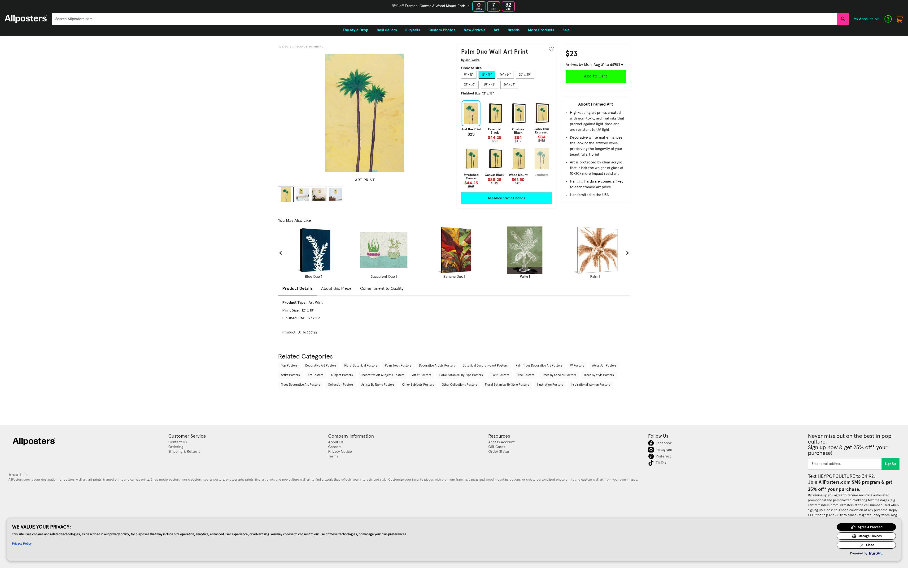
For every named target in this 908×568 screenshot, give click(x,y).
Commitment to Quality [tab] (381, 288)
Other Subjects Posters (418, 384)
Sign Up (890, 464)
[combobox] (444, 19)
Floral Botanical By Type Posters (461, 375)
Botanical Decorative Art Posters (485, 365)
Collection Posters (341, 384)
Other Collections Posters (459, 384)
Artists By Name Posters (377, 384)
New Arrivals (474, 30)
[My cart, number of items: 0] (899, 19)
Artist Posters (290, 375)
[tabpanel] (506, 144)
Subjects (285, 47)
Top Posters (289, 365)
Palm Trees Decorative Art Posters (538, 365)
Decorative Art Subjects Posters (382, 375)
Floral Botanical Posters (360, 365)
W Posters (577, 365)
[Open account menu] (877, 19)
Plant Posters (500, 375)
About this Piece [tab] (336, 288)
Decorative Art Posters (320, 365)
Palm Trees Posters (398, 365)
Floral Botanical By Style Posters (507, 384)
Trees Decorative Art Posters (300, 384)
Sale (566, 30)
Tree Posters (525, 375)
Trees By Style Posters (599, 375)
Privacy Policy (22, 543)
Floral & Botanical (309, 47)
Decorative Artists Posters (437, 365)
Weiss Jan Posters (604, 365)
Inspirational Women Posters (590, 384)
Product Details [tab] (297, 288)
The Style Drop (355, 30)
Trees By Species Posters (559, 375)
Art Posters (315, 375)
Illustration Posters (550, 384)
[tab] (468, 75)
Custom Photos (441, 30)
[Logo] (26, 19)
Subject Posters (342, 375)
